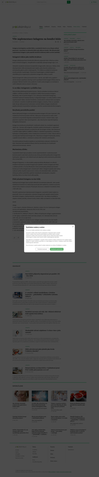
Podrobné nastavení (42, 249)
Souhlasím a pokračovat (57, 249)
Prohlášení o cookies (61, 245)
